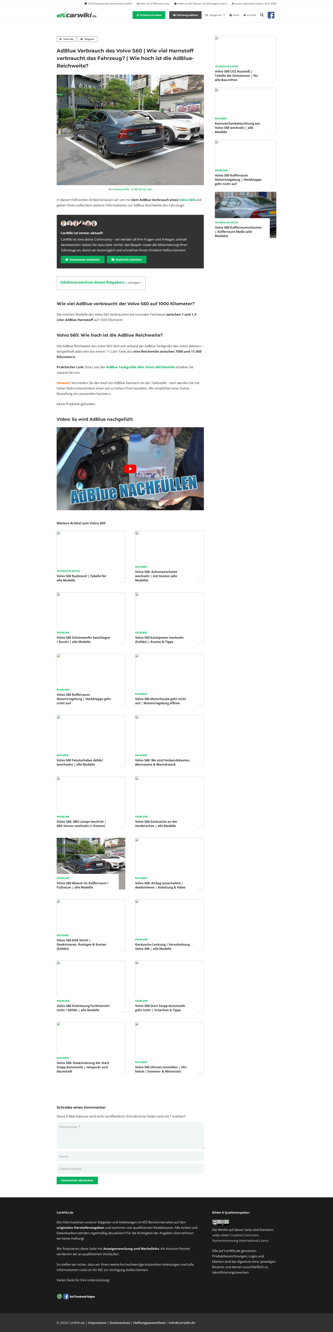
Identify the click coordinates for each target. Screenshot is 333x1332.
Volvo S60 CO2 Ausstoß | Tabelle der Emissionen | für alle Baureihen (236, 75)
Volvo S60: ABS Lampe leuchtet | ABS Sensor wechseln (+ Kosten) (81, 823)
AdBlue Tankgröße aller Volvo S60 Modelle (140, 367)
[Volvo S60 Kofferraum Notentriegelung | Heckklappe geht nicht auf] (91, 656)
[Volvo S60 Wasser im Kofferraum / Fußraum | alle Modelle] (91, 840)
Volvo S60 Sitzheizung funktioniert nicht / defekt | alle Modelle (83, 1008)
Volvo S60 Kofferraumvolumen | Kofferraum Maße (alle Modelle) (238, 231)
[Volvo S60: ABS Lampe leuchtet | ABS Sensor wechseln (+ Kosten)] (91, 779)
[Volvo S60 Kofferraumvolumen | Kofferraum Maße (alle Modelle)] (245, 194)
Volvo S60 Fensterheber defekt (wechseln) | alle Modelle (80, 762)
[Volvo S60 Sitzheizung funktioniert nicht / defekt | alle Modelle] (91, 963)
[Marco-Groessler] (82, 223)
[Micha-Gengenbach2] (76, 223)
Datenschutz (120, 1322)
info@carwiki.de (182, 1322)
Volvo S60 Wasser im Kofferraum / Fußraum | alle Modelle (82, 885)
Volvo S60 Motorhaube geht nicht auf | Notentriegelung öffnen (160, 701)
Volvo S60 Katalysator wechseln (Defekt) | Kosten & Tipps (159, 639)
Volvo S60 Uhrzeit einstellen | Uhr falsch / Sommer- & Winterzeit (161, 1069)
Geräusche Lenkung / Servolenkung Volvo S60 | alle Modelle (162, 946)
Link (149, 189)
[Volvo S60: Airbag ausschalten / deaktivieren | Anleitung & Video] (169, 840)
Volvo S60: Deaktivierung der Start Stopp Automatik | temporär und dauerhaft (83, 1067)
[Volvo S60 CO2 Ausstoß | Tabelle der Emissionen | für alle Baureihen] (245, 38)
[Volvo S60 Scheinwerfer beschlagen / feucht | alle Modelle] (91, 595)
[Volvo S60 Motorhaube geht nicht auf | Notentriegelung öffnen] (169, 656)
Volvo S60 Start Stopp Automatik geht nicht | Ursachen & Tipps (160, 1008)
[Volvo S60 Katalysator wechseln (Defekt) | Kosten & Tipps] (169, 595)
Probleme (63, 632)
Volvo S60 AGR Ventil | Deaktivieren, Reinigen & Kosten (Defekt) (81, 944)
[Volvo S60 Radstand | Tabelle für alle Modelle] (91, 533)
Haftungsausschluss (149, 1322)
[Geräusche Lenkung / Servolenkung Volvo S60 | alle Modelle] (169, 902)
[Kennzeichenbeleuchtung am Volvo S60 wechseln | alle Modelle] (245, 90)
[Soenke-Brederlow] (70, 223)
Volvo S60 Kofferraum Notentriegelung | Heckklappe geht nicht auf (84, 699)
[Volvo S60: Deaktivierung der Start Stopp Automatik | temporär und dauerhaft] (91, 1024)
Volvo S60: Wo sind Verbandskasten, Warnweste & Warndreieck (162, 762)
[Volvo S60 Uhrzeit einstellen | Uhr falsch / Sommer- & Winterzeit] (169, 1024)
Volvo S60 (187, 200)
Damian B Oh (121, 189)
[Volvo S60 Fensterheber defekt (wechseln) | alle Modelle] (91, 717)
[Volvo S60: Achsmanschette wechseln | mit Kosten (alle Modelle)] (169, 533)
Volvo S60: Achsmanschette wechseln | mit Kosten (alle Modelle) (156, 576)
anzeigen (134, 282)
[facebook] (271, 15)
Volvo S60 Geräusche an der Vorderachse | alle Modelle (156, 823)
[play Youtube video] (130, 468)
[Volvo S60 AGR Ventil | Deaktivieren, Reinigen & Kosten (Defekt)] (91, 902)
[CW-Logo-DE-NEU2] (77, 15)
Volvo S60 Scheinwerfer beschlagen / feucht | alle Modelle (83, 639)
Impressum (97, 1322)
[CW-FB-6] (76, 1296)
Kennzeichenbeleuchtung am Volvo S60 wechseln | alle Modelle (237, 127)
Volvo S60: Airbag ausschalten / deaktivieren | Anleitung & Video (160, 885)
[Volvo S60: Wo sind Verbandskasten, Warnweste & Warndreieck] (169, 717)
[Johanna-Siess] (88, 223)
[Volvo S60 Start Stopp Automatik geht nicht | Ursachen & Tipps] (169, 963)
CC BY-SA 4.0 (138, 189)
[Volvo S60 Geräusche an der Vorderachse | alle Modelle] (169, 779)
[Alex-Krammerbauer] (94, 223)
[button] (262, 15)
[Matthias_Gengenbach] (63, 223)
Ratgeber (141, 566)
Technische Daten (68, 571)
